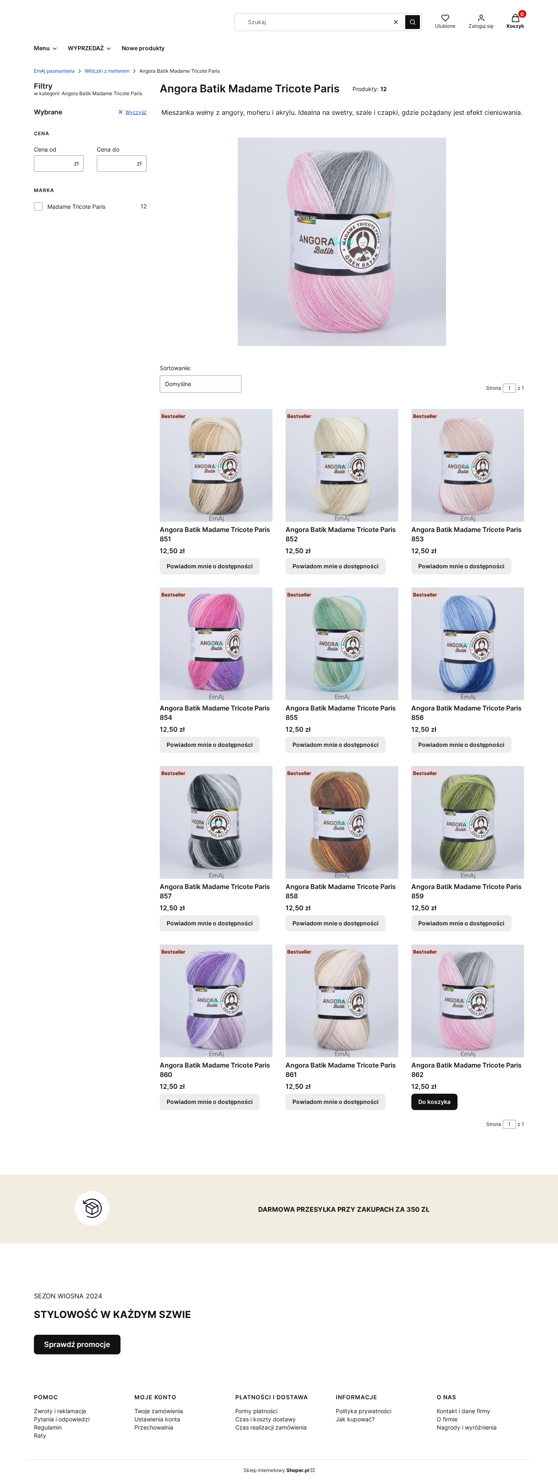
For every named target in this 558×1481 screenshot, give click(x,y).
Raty (40, 1435)
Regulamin (48, 1427)
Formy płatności (256, 1410)
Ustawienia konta (157, 1419)
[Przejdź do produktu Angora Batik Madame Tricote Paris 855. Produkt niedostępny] (342, 643)
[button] (412, 22)
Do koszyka (434, 1101)
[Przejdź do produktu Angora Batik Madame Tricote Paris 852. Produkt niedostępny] (342, 465)
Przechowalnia (153, 1427)
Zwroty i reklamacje (60, 1410)
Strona (493, 388)
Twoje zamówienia (158, 1410)
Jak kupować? (355, 1419)
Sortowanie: (175, 367)
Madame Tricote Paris (76, 206)
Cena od (45, 149)
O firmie (447, 1419)
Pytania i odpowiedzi (61, 1419)
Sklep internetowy (276, 1470)
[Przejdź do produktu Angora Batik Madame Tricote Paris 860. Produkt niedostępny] (216, 1001)
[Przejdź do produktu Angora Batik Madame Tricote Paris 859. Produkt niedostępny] (467, 822)
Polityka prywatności (363, 1410)
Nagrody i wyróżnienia (467, 1427)
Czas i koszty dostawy (265, 1419)
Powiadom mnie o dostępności (210, 566)
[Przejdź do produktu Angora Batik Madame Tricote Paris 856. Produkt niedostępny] (467, 643)
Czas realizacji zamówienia (271, 1427)
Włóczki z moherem (107, 71)
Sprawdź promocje (77, 1344)
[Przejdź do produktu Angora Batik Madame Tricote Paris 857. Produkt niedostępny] (216, 822)
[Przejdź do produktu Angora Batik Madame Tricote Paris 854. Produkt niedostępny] (216, 643)
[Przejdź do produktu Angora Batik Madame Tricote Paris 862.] (467, 1001)
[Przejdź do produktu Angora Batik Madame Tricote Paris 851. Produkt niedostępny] (216, 465)
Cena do (108, 149)
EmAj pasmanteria (54, 71)
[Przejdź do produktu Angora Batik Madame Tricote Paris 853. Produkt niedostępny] (467, 465)
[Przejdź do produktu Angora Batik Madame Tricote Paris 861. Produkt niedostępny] (342, 1001)
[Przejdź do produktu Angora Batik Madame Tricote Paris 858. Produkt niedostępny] (342, 822)
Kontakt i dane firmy (463, 1410)
